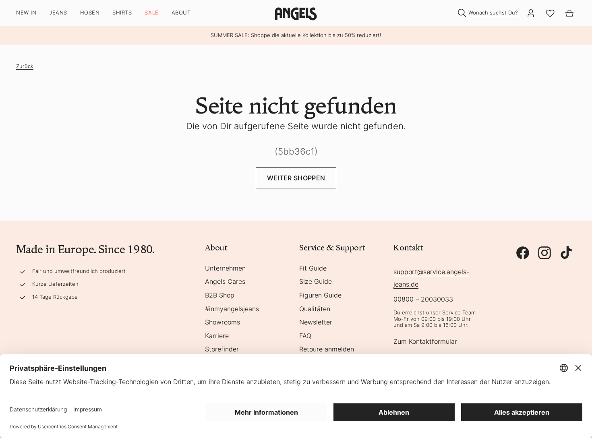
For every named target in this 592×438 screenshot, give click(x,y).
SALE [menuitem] (151, 13)
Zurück (24, 66)
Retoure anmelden (326, 349)
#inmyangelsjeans (232, 309)
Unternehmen (225, 268)
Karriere (217, 336)
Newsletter (315, 322)
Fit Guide (313, 268)
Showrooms (222, 322)
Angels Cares (225, 281)
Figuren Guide (320, 295)
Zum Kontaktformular (425, 341)
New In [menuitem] (26, 13)
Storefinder (222, 349)
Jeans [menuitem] (58, 13)
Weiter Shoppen (296, 178)
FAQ (305, 336)
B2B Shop (219, 295)
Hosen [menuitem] (90, 13)
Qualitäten (314, 309)
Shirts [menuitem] (122, 13)
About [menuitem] (181, 13)
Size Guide (315, 281)
